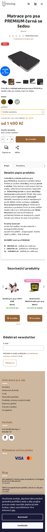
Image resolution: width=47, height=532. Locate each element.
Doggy (24, 31)
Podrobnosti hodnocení (23, 39)
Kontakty (6, 387)
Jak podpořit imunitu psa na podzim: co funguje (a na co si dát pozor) (23, 480)
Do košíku (32, 139)
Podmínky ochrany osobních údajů (16, 400)
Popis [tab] (6, 165)
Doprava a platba (9, 403)
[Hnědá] (3, 102)
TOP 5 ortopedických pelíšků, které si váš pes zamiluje (22, 488)
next (44, 287)
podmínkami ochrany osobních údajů (20, 354)
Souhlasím (22, 525)
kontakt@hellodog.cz (11, 429)
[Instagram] (11, 438)
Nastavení (22, 517)
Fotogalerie (7, 410)
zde (13, 510)
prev (3, 287)
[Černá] (10, 102)
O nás (4, 393)
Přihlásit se (9, 363)
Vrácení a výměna (9, 407)
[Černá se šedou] (17, 102)
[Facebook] (5, 438)
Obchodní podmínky (10, 397)
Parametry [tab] (20, 165)
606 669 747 (7, 432)
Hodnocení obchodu (10, 390)
